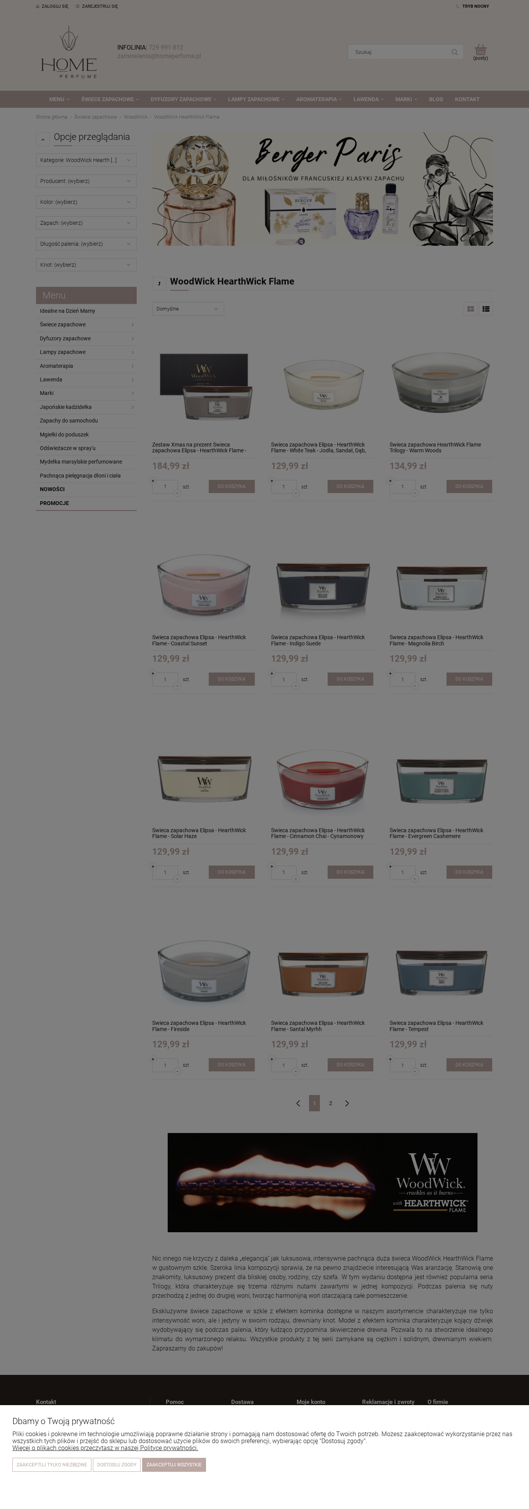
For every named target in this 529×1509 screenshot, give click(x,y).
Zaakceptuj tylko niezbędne (52, 1465)
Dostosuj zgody (116, 1465)
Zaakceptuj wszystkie (174, 1465)
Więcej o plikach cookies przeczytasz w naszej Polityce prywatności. (105, 1448)
